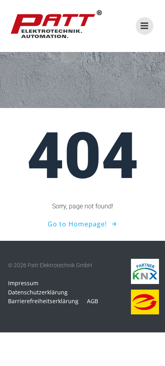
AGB (92, 301)
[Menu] (144, 26)
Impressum (23, 283)
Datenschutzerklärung (38, 292)
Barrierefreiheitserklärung (43, 301)
